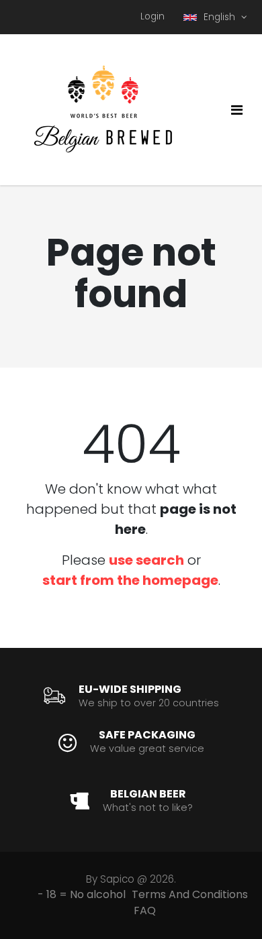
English (221, 17)
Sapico (117, 879)
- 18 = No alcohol (82, 894)
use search (146, 560)
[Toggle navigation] (236, 110)
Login (152, 16)
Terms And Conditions (190, 894)
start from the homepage (130, 580)
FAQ (145, 910)
